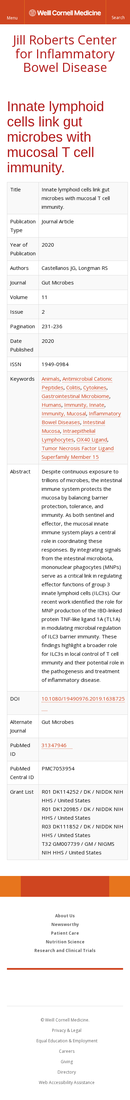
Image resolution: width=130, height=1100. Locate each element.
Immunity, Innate (84, 404)
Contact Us (119, 886)
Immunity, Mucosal (64, 413)
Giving (67, 1062)
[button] (118, 12)
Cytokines (94, 387)
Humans (51, 404)
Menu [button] (12, 18)
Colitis (73, 387)
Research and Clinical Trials (65, 950)
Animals (51, 378)
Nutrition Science (65, 942)
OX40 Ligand (92, 439)
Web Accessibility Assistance (67, 1082)
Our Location (10, 886)
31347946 (54, 745)
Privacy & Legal (66, 1030)
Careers (67, 1051)
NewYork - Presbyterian (65, 995)
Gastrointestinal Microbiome (75, 395)
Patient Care (65, 933)
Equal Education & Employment (66, 1041)
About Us (65, 916)
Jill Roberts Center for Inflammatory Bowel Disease (65, 53)
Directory (67, 1072)
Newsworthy (65, 924)
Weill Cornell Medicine (65, 980)
